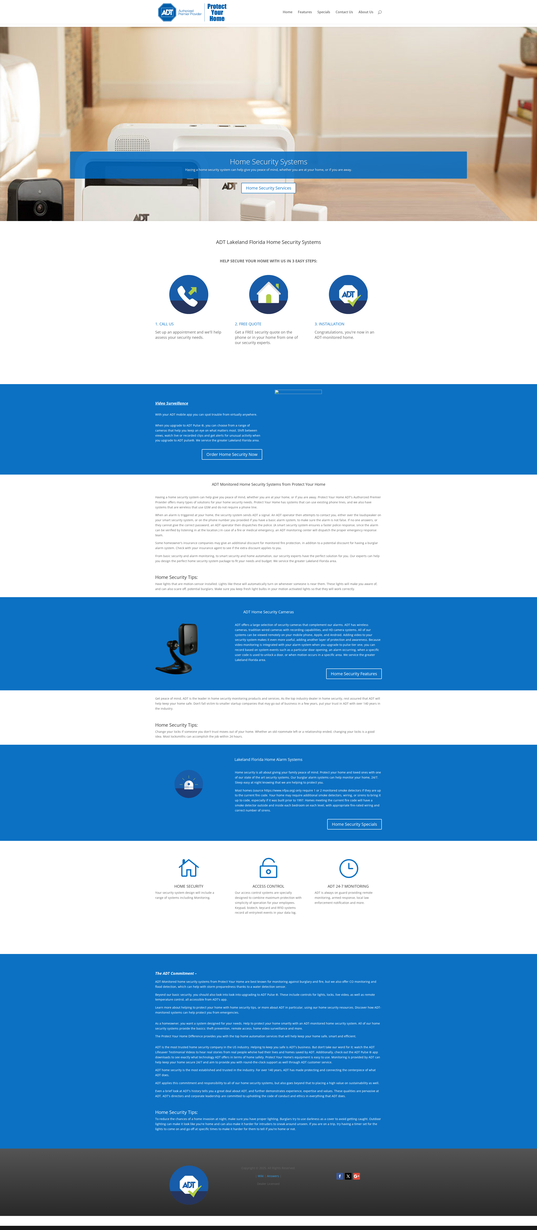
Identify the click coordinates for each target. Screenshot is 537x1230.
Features (305, 12)
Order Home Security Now (232, 454)
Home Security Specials (354, 824)
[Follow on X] (348, 1176)
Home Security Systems (268, 161)
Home (287, 12)
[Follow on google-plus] (356, 1176)
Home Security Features (354, 673)
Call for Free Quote (268, 362)
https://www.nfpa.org (279, 790)
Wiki (261, 1176)
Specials (323, 12)
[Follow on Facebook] (339, 1176)
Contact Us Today (269, 931)
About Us (365, 12)
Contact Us (344, 12)
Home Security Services (268, 188)
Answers (273, 1176)
